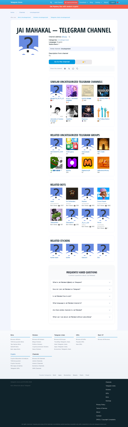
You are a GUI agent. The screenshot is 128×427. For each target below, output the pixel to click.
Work (54, 375)
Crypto (13, 354)
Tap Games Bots (16, 344)
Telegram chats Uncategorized (60, 17)
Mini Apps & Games (16, 365)
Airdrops (68, 203)
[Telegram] (65, 68)
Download (82, 2)
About (98, 412)
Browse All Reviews (104, 339)
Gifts (107, 393)
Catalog (97, 2)
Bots (107, 397)
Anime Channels (37, 361)
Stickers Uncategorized (40, 17)
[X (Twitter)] (69, 68)
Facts (81, 375)
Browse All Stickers (38, 339)
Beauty (75, 375)
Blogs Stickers (36, 341)
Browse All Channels (38, 358)
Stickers (108, 389)
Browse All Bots (15, 339)
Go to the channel (62, 62)
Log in (113, 2)
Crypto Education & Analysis (19, 358)
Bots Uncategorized (24, 17)
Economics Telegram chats (62, 349)
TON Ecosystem (16, 361)
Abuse (106, 2)
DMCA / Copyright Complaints (106, 419)
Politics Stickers (37, 344)
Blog (91, 2)
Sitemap (108, 401)
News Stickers (36, 349)
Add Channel (59, 2)
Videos (84, 224)
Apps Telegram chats (60, 346)
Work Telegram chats (60, 344)
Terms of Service (101, 408)
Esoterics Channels (38, 365)
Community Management (100, 225)
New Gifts (79, 344)
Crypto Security (15, 363)
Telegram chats (111, 386)
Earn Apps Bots (15, 349)
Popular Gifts (80, 341)
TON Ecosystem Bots (17, 341)
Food (87, 375)
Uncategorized (63, 40)
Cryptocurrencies (102, 203)
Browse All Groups (60, 339)
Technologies (85, 203)
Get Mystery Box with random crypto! (64, 6)
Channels (108, 382)
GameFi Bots (15, 346)
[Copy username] (69, 37)
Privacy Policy (100, 404)
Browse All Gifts (81, 339)
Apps (60, 375)
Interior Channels (37, 363)
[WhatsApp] (73, 68)
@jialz (64, 37)
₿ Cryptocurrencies (71, 2)
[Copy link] (77, 68)
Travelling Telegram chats (62, 341)
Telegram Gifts (15, 368)
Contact (98, 416)
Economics (67, 375)
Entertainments (54, 203)
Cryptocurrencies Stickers (40, 346)
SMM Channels (36, 368)
